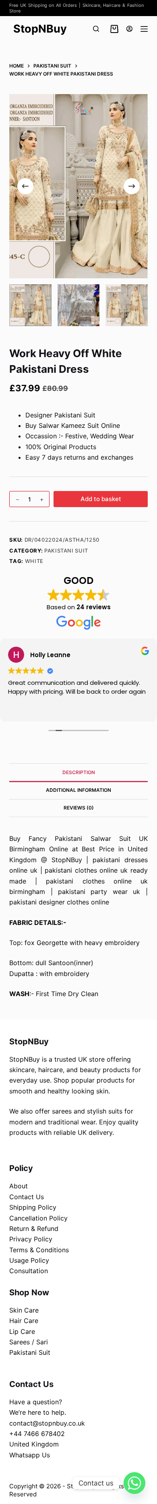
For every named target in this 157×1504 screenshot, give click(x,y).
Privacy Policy (30, 1239)
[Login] (129, 29)
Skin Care (24, 1310)
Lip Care (22, 1331)
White (34, 561)
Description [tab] (78, 772)
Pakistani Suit (66, 550)
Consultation (28, 1271)
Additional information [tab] (78, 790)
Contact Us (26, 1197)
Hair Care (23, 1321)
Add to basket (101, 499)
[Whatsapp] (134, 1483)
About (18, 1186)
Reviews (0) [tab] (79, 808)
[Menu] (144, 29)
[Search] (96, 29)
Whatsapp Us (29, 1455)
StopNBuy (40, 28)
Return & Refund (33, 1229)
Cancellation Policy (38, 1218)
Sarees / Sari (28, 1342)
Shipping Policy (32, 1207)
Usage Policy (29, 1260)
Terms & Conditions (39, 1250)
